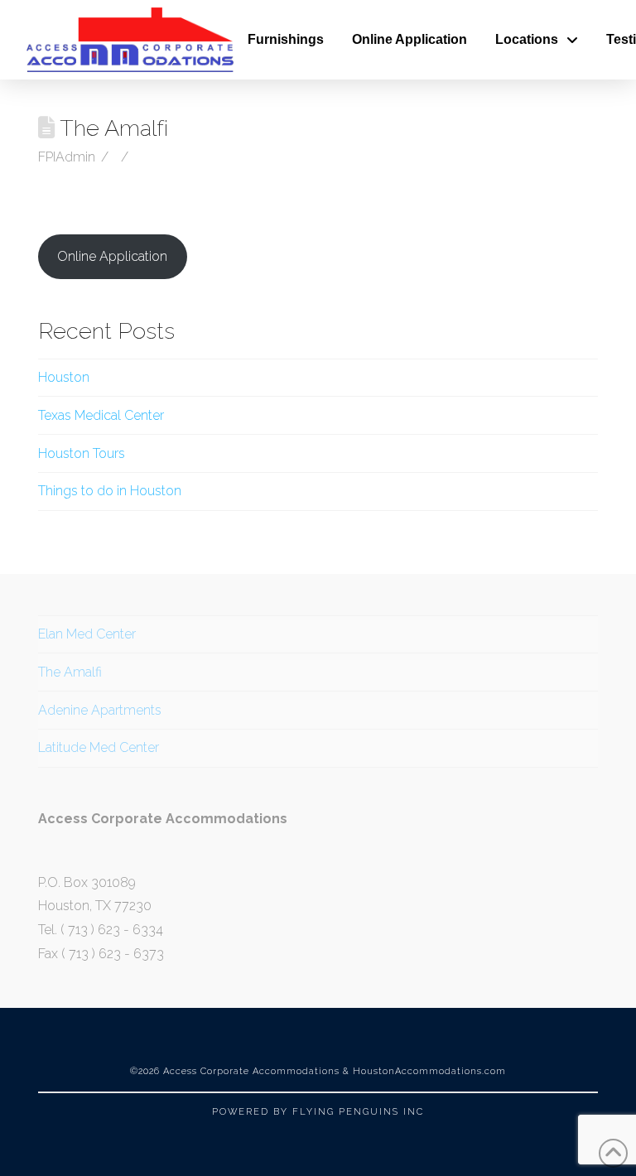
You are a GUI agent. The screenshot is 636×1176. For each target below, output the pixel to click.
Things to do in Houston (109, 491)
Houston (63, 377)
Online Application (112, 256)
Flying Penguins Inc (358, 1111)
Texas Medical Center (101, 415)
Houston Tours (81, 453)
